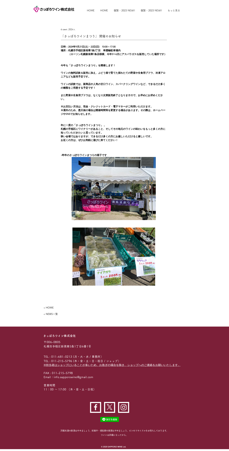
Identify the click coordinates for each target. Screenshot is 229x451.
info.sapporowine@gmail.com (73, 377)
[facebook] (96, 407)
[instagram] (124, 407)
